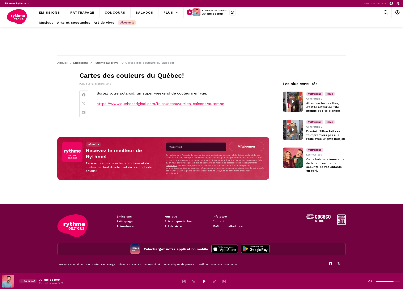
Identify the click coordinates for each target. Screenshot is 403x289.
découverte (127, 22)
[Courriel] (83, 112)
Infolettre (220, 216)
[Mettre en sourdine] (370, 281)
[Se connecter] (397, 12)
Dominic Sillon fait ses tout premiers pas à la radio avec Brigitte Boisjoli (325, 135)
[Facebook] (391, 3)
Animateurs (125, 226)
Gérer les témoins (129, 264)
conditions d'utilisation (240, 171)
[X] (398, 3)
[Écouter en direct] (189, 12)
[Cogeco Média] (318, 221)
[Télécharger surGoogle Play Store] (255, 249)
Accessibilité (152, 264)
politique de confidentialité (199, 171)
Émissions (124, 216)
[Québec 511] (341, 224)
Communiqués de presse (178, 264)
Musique (171, 216)
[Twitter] (83, 103)
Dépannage (108, 264)
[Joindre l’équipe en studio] (232, 12)
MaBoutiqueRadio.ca (228, 226)
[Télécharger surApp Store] (224, 249)
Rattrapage (124, 221)
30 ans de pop (212, 13)
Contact (218, 221)
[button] (184, 281)
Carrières (203, 264)
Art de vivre (173, 226)
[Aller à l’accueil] (17, 16)
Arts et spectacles (178, 221)
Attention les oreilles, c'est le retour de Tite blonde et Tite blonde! (323, 106)
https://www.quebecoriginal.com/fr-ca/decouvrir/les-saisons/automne (160, 103)
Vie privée (92, 264)
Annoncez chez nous (224, 264)
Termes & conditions (70, 264)
